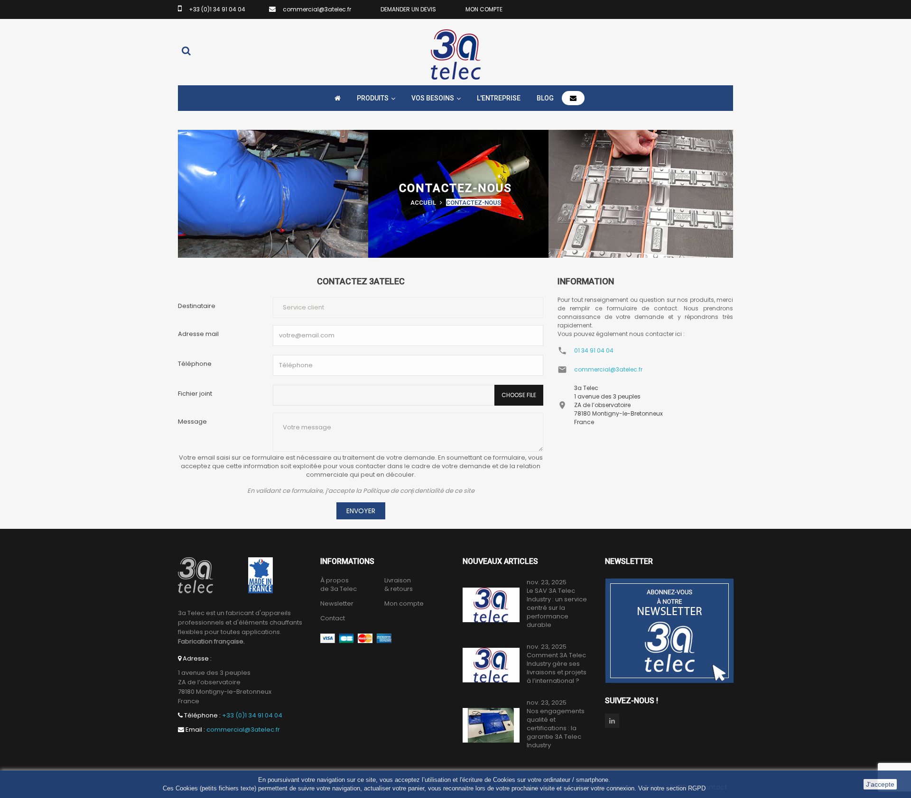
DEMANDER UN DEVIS (408, 9)
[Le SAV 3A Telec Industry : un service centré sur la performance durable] (491, 605)
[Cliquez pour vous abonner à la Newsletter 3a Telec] (669, 630)
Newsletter (336, 603)
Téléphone (195, 363)
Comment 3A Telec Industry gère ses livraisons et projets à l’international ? (556, 668)
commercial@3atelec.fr (317, 9)
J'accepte (880, 784)
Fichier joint (195, 393)
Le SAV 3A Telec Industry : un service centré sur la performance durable (557, 608)
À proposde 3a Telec (338, 584)
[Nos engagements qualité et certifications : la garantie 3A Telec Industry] (491, 725)
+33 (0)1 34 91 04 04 (217, 9)
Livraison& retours (398, 584)
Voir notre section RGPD (672, 788)
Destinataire (196, 305)
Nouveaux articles (500, 561)
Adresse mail (198, 333)
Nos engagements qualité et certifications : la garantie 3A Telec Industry (556, 728)
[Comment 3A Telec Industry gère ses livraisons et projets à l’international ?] (491, 665)
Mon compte (404, 603)
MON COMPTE (483, 9)
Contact (332, 618)
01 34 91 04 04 (594, 350)
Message (192, 421)
